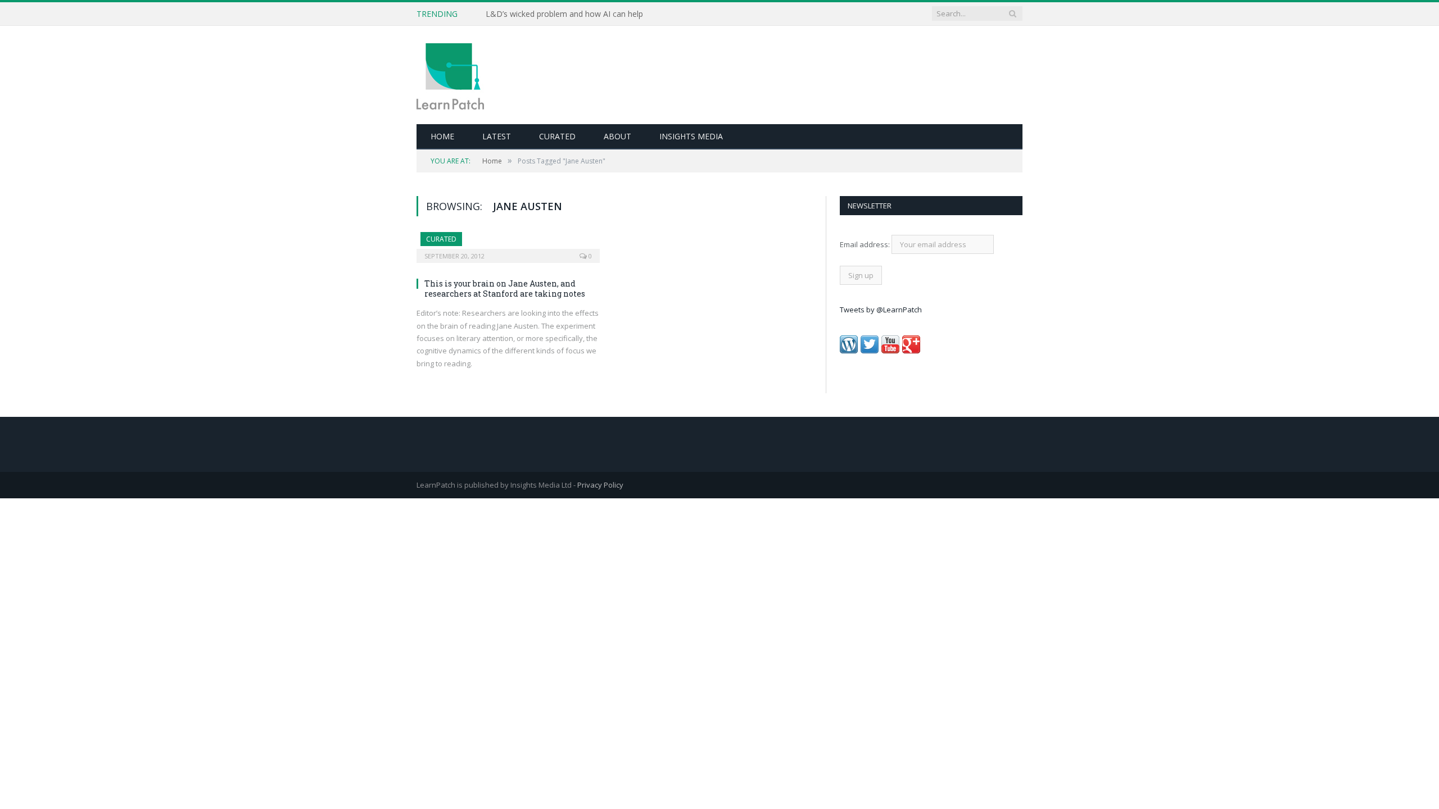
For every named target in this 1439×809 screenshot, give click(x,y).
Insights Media (691, 136)
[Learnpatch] (450, 75)
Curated (557, 136)
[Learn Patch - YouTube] (890, 351)
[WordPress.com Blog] (849, 351)
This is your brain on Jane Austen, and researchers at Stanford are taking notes (504, 288)
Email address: (866, 244)
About (617, 136)
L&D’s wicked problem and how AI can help (564, 14)
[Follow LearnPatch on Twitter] (870, 351)
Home (442, 136)
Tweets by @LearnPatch (881, 309)
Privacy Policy (600, 485)
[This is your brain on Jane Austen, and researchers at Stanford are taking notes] (508, 244)
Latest (496, 136)
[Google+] (911, 351)
